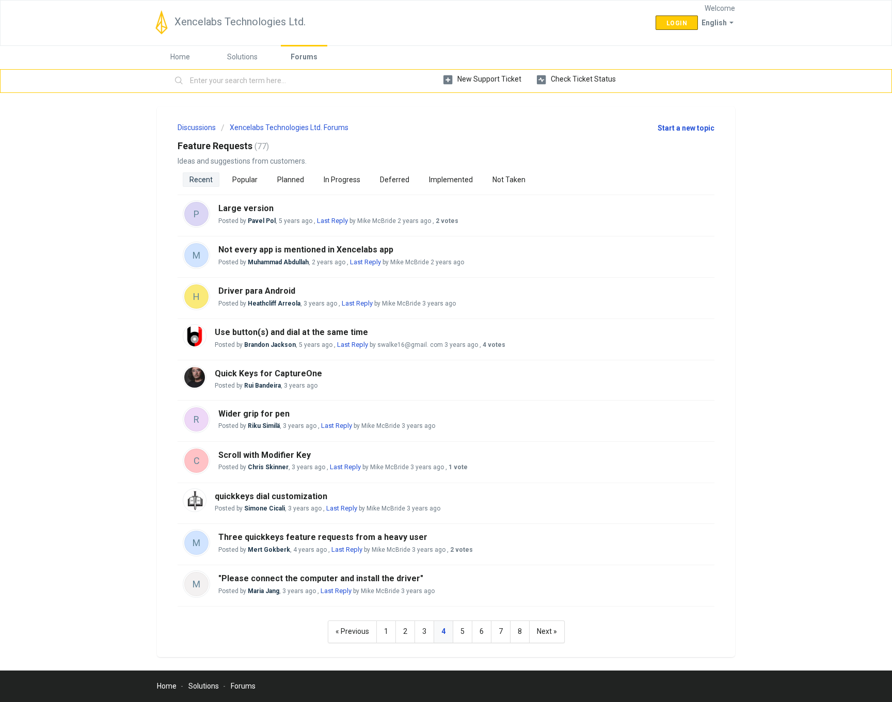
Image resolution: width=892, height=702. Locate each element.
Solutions (242, 57)
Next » (547, 631)
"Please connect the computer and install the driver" (320, 578)
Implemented (451, 180)
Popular (245, 180)
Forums (304, 57)
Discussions (197, 127)
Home (180, 57)
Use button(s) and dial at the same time (291, 332)
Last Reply (332, 221)
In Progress (342, 180)
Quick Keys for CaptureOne (268, 373)
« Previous (352, 631)
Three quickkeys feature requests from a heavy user (322, 537)
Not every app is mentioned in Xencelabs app (305, 249)
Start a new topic (686, 128)
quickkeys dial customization (271, 496)
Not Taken (508, 180)
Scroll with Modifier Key (264, 455)
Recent (201, 180)
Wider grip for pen (254, 414)
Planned (290, 180)
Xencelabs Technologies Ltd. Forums (289, 127)
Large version (246, 208)
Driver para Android (256, 291)
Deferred (394, 180)
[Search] (179, 81)
